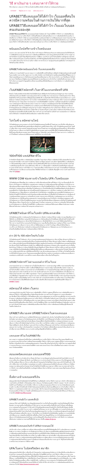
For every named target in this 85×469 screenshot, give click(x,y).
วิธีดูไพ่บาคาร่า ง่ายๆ (25, 11)
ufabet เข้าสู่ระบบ (50, 419)
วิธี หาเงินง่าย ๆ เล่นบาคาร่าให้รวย (33, 3)
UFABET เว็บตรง (14, 281)
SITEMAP (13, 11)
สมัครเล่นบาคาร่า (38, 11)
